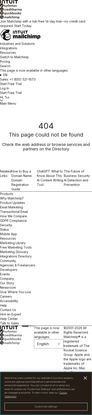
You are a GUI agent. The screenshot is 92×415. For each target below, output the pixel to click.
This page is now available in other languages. (46, 332)
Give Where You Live (15, 292)
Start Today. (23, 26)
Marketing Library (13, 243)
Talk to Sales (9, 323)
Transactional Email (14, 212)
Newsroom (8, 287)
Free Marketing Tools (16, 247)
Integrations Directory (16, 256)
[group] (46, 75)
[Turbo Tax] (46, 5)
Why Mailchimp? (12, 198)
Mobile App (8, 234)
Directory (60, 149)
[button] (46, 75)
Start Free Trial (11, 84)
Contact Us (8, 310)
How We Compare (13, 216)
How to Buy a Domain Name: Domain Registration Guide (21, 180)
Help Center (9, 319)
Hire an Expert (10, 314)
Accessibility (9, 301)
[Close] (85, 378)
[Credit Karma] (46, 9)
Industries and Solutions (17, 44)
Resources (8, 52)
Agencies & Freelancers (17, 265)
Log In (4, 88)
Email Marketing (11, 207)
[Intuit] (46, 2)
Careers (6, 296)
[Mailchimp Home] (46, 35)
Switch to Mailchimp (14, 57)
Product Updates (12, 203)
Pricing (5, 61)
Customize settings (46, 406)
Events (5, 274)
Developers (8, 270)
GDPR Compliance (13, 220)
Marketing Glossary (14, 252)
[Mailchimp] (46, 17)
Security (6, 225)
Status (4, 229)
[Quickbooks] (46, 13)
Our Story (7, 283)
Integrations (8, 48)
